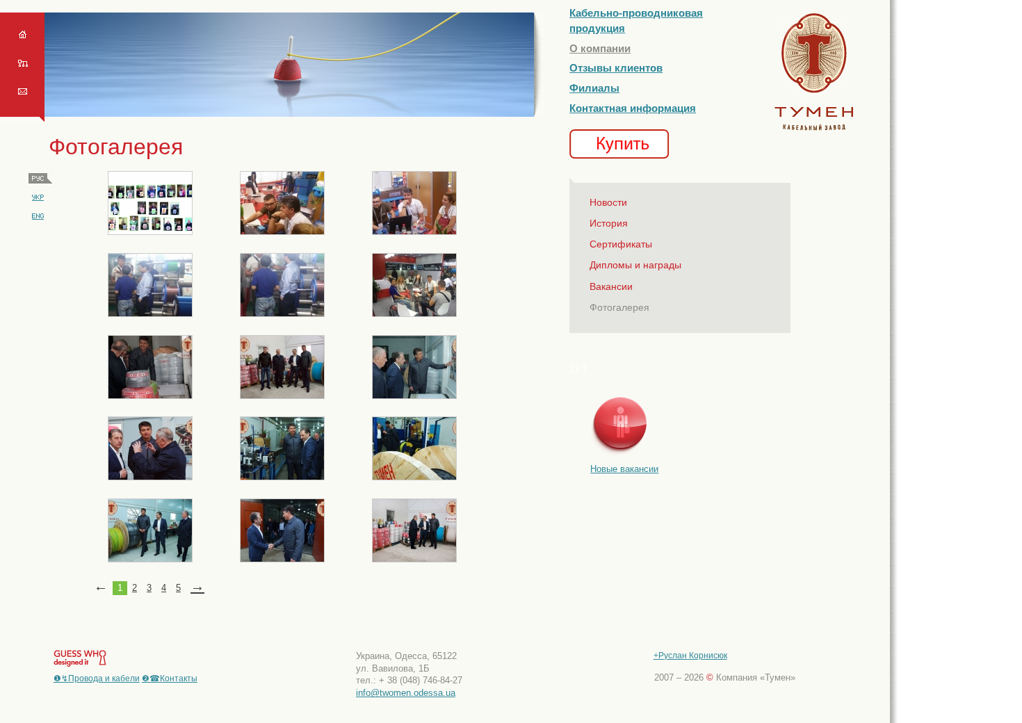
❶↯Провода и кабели (97, 678)
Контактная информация (632, 108)
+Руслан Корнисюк (690, 655)
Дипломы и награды (635, 264)
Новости (608, 202)
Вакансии (611, 286)
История (609, 223)
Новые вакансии (624, 469)
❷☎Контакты (169, 678)
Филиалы (594, 88)
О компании (600, 48)
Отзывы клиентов (616, 68)
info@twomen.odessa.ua (405, 693)
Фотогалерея (619, 307)
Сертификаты (621, 244)
